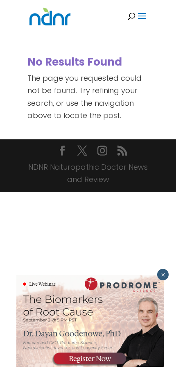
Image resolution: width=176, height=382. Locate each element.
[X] (82, 152)
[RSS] (122, 152)
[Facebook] (62, 152)
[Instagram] (102, 152)
